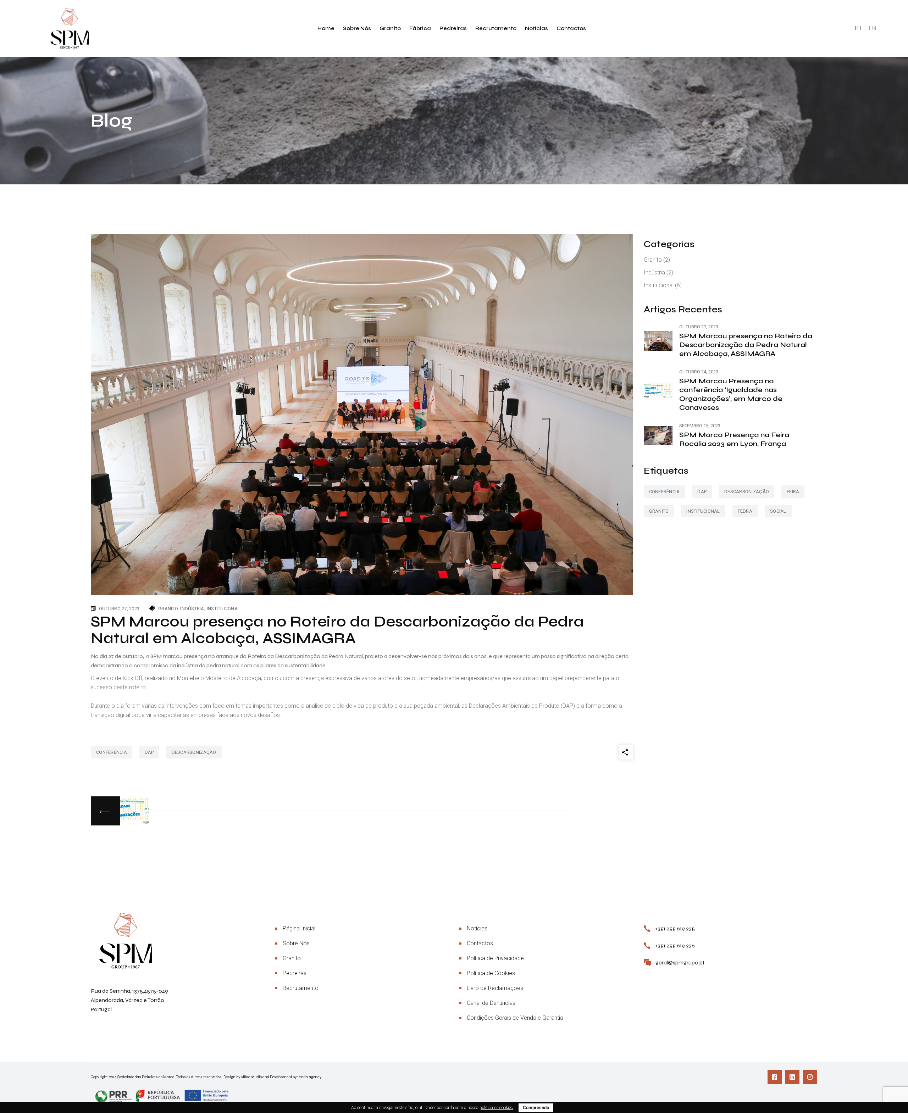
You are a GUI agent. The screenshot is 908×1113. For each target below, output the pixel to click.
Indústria (192, 608)
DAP (149, 752)
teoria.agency (310, 1077)
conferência (111, 752)
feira (793, 491)
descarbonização (194, 752)
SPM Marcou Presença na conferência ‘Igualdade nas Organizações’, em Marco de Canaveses (730, 394)
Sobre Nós (296, 943)
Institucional (223, 608)
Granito (168, 608)
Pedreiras (294, 973)
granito (659, 511)
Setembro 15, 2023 (699, 425)
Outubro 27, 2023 (119, 608)
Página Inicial (299, 928)
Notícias (477, 928)
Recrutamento (301, 988)
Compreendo (536, 1107)
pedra (745, 511)
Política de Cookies (491, 973)
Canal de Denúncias (491, 1003)
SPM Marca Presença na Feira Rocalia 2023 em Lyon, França (734, 439)
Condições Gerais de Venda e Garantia (515, 1017)
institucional (703, 511)
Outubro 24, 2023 (698, 371)
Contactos (480, 943)
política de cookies (496, 1107)
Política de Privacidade (495, 958)
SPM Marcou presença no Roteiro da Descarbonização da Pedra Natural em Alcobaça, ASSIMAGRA (745, 345)
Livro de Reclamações (495, 988)
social (778, 511)
